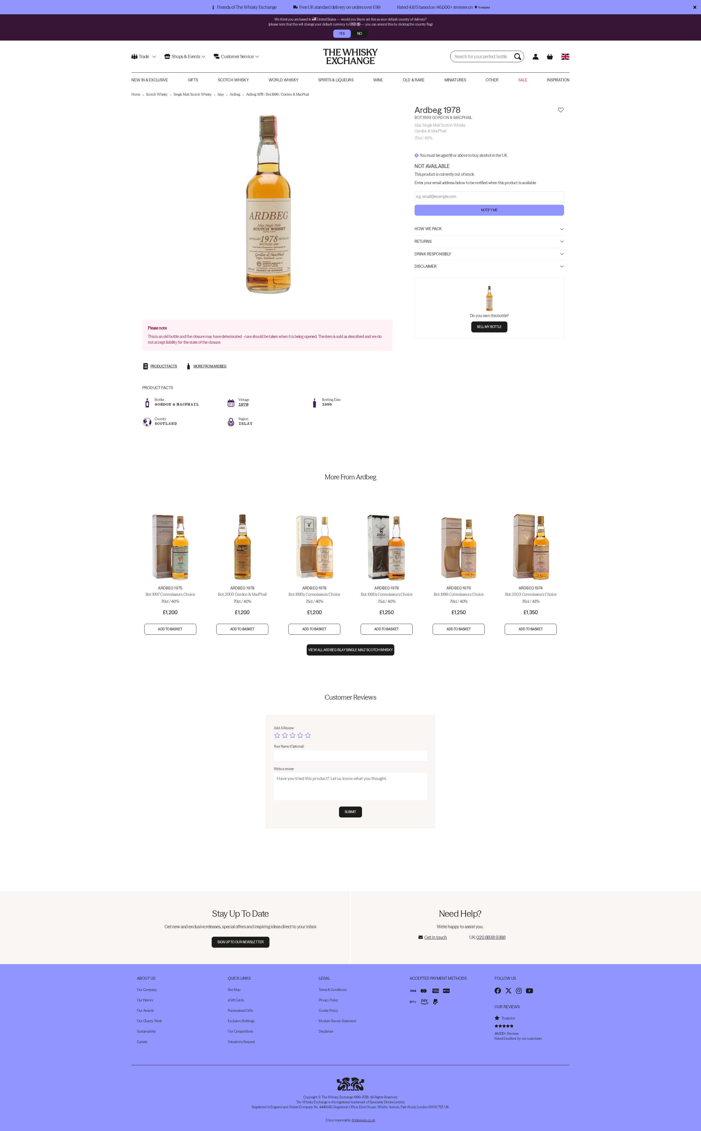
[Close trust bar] (695, 7)
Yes (342, 34)
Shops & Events (186, 56)
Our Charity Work (149, 1021)
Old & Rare (413, 80)
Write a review (284, 769)
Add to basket (170, 629)
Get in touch (435, 937)
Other (492, 80)
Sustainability (146, 1031)
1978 (243, 404)
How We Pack (428, 228)
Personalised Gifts (240, 1011)
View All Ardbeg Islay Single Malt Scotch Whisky (350, 650)
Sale (522, 80)
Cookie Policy (328, 1011)
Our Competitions (240, 1031)
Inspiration (558, 80)
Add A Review (284, 728)
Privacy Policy (328, 1000)
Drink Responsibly (433, 253)
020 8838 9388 (490, 937)
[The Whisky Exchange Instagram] (519, 990)
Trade (144, 56)
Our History (145, 1000)
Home (135, 94)
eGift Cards (236, 1000)
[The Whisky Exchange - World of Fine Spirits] (350, 56)
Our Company (147, 990)
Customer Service (237, 56)
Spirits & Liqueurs (336, 80)
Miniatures (455, 80)
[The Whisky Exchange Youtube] (529, 990)
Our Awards (145, 1011)
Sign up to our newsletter (240, 942)
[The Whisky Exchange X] (508, 990)
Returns (423, 241)
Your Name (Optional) (289, 746)
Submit (351, 812)
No (359, 34)
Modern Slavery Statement (337, 1021)
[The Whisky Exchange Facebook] (498, 990)
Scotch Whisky (233, 80)
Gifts (193, 80)
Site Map (234, 990)
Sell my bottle (489, 327)
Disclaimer (425, 266)
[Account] (535, 56)
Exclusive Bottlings (241, 1021)
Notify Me (489, 210)
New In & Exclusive (149, 80)
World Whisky (283, 80)
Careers (142, 1042)
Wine (378, 80)
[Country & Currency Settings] (565, 56)
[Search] (518, 56)
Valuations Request (241, 1042)
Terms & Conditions (332, 990)
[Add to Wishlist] (561, 110)
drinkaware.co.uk (363, 1120)
